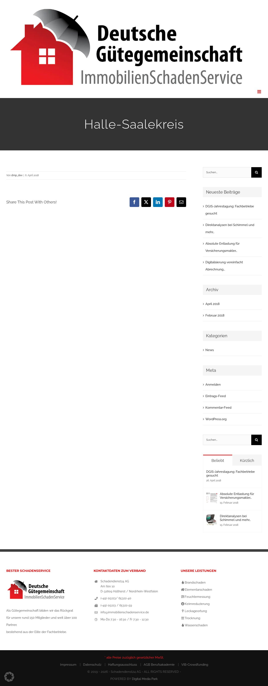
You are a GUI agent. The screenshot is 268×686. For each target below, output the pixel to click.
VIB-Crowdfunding (194, 665)
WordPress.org (216, 419)
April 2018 (212, 304)
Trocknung (192, 618)
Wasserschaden (196, 625)
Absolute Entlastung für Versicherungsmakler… (237, 496)
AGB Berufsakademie (159, 665)
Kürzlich (247, 460)
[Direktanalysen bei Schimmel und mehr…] (211, 518)
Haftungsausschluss (122, 665)
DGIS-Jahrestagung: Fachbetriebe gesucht (230, 473)
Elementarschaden (198, 590)
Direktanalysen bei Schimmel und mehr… (235, 518)
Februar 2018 (214, 315)
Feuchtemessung (197, 597)
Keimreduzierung (197, 604)
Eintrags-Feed (215, 396)
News (209, 350)
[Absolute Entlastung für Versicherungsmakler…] (211, 495)
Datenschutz (92, 665)
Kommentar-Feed (218, 408)
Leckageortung (196, 611)
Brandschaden (195, 582)
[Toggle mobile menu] (259, 91)
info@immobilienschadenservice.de (124, 612)
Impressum (68, 665)
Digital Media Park (145, 679)
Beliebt (217, 460)
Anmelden (213, 384)
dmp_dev (16, 175)
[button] (9, 677)
